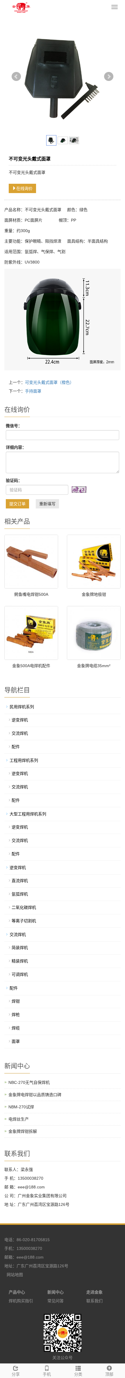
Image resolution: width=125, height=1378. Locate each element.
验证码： (14, 480)
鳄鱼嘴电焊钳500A (31, 594)
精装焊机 (20, 961)
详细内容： (16, 447)
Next (108, 76)
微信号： (14, 425)
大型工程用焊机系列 (28, 814)
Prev (16, 76)
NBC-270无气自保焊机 (29, 1082)
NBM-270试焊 (21, 1107)
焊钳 (16, 1001)
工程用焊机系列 (24, 760)
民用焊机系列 (22, 706)
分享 (16, 1374)
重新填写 (47, 503)
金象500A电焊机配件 (31, 665)
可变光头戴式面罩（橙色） (49, 382)
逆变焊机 (20, 720)
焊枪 (16, 1014)
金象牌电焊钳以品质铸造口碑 (34, 1094)
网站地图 (15, 1274)
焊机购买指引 (21, 1300)
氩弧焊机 (20, 894)
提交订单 (17, 503)
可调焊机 (20, 974)
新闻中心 (55, 1292)
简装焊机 (20, 947)
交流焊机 (20, 733)
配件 (16, 746)
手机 (47, 1374)
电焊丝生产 (18, 1119)
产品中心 (17, 1292)
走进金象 (94, 1292)
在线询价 (24, 188)
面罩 (16, 1041)
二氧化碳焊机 (24, 907)
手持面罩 (33, 391)
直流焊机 (20, 880)
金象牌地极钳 (94, 594)
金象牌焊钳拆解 (22, 1131)
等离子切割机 (24, 920)
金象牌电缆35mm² (93, 665)
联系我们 (94, 1300)
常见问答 (55, 1300)
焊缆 (16, 1028)
